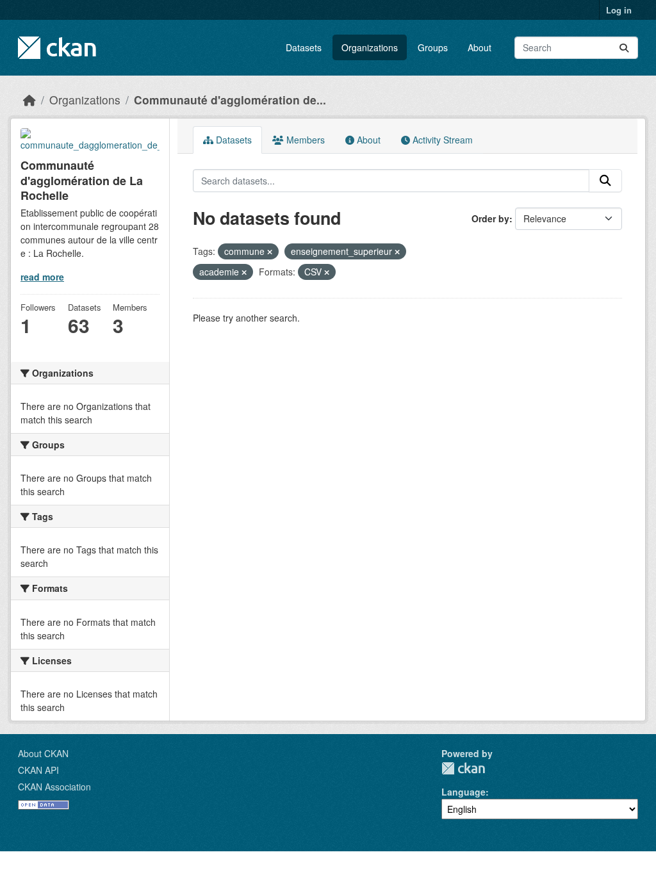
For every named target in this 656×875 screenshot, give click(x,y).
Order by (490, 218)
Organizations (369, 47)
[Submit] (624, 48)
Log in (619, 10)
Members (304, 139)
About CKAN (43, 753)
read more (42, 276)
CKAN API (38, 770)
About (479, 47)
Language (463, 791)
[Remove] (269, 252)
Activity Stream (441, 139)
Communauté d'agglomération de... (230, 100)
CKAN (463, 768)
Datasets (304, 47)
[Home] (29, 100)
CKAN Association (54, 786)
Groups (433, 47)
